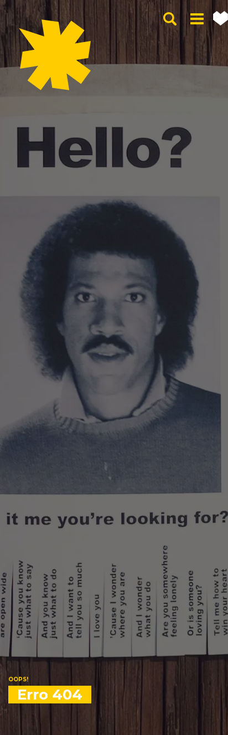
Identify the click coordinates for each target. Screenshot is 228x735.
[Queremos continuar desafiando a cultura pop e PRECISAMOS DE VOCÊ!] (220, 18)
